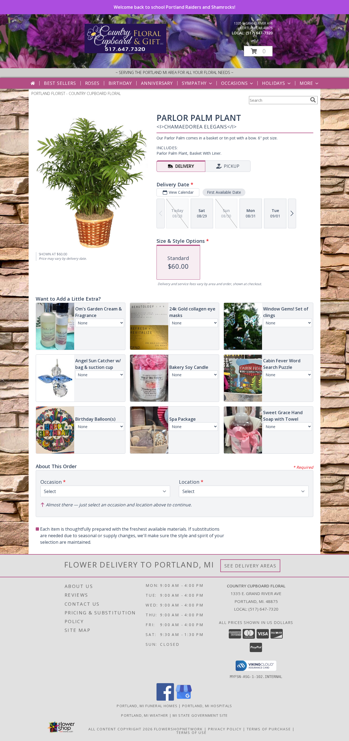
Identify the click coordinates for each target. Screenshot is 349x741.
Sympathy (194, 83)
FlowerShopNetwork (178, 729)
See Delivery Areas (250, 566)
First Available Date (224, 192)
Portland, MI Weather (144, 715)
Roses (92, 83)
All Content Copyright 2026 (120, 729)
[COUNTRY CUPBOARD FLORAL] (125, 51)
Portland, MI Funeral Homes (147, 705)
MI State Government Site (200, 715)
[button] (258, 51)
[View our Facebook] (165, 699)
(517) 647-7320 (259, 32)
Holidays (273, 83)
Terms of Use (191, 732)
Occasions (234, 83)
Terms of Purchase (269, 729)
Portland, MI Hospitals (207, 705)
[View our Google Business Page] (183, 699)
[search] (313, 100)
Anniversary (157, 83)
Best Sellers (60, 83)
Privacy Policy (225, 729)
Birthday (120, 83)
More (306, 83)
